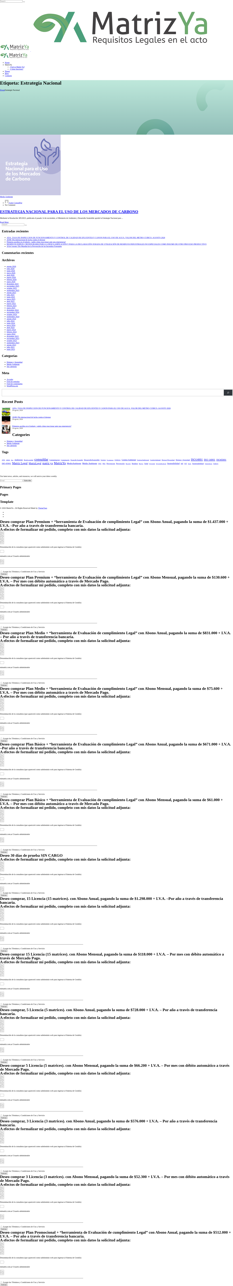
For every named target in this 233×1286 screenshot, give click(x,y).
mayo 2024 (11, 325)
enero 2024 (11, 334)
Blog (7, 73)
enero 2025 (11, 308)
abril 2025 (10, 301)
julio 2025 (10, 295)
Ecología (103, 460)
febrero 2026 (12, 280)
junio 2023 (11, 349)
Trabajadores (208, 463)
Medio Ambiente (6, 197)
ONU (99, 464)
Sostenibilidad (173, 463)
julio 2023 (10, 347)
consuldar (41, 459)
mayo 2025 (11, 299)
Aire (12, 460)
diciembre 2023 (13, 336)
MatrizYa (60, 463)
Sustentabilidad (198, 464)
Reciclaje (128, 463)
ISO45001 (221, 459)
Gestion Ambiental (129, 460)
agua (8, 460)
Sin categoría (12, 367)
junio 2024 (11, 323)
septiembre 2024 (13, 317)
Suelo (189, 463)
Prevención (120, 464)
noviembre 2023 (13, 338)
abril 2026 (10, 275)
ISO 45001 (6, 463)
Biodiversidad (28, 460)
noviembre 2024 (13, 312)
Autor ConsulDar (15, 203)
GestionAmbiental (143, 460)
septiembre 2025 (13, 290)
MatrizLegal (35, 463)
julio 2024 (10, 321)
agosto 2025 (11, 293)
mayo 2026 (11, 273)
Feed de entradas (13, 382)
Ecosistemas (110, 460)
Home (7, 63)
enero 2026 (11, 282)
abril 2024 (10, 327)
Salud (146, 464)
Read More (4, 222)
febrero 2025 (12, 306)
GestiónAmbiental (155, 460)
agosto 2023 (11, 345)
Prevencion (111, 464)
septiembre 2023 (13, 343)
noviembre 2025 (13, 286)
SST (185, 464)
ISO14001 (197, 459)
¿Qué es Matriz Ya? (17, 67)
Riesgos (141, 463)
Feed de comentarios (14, 384)
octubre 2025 (12, 288)
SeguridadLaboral (161, 463)
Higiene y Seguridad (14, 362)
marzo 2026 (11, 277)
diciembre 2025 (13, 284)
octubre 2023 (12, 341)
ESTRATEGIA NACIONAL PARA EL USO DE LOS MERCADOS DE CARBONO (69, 211)
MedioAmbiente (74, 463)
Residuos (135, 464)
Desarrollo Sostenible (77, 460)
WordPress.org (12, 386)
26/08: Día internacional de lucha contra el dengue (26, 240)
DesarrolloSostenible (92, 460)
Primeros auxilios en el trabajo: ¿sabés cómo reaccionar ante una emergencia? (36, 242)
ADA (3, 460)
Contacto (8, 76)
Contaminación (65, 460)
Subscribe (27, 481)
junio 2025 (11, 297)
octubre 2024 (12, 314)
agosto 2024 (11, 319)
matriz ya (47, 463)
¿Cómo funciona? (16, 69)
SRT (182, 464)
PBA (104, 464)
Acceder (10, 379)
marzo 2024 (11, 330)
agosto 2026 (11, 266)
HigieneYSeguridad (168, 460)
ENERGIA (118, 460)
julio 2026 (10, 269)
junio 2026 (11, 271)
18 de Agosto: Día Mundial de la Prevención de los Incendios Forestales (34, 246)
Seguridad (152, 463)
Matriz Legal (20, 463)
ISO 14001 (209, 459)
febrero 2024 (12, 332)
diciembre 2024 (13, 310)
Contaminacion (54, 460)
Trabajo (215, 464)
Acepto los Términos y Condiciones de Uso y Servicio (24, 572)
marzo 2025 (11, 304)
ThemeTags (42, 508)
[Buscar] (228, 393)
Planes (7, 71)
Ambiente (18, 460)
